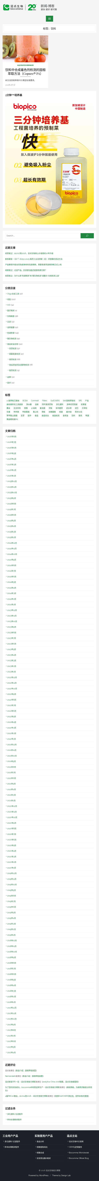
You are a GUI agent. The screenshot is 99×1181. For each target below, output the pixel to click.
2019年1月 (11, 935)
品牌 (9, 377)
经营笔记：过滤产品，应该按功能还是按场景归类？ (26, 270)
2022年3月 (11, 728)
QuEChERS (55, 401)
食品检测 (55, 416)
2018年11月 (11, 946)
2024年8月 (11, 565)
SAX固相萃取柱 (69, 401)
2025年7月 (11, 509)
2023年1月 (11, 672)
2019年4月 (11, 918)
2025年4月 (11, 526)
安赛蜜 (83, 404)
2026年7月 (11, 442)
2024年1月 (11, 605)
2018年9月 (11, 957)
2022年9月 (11, 694)
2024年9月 (11, 560)
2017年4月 (11, 1052)
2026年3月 (11, 465)
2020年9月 (11, 823)
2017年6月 (11, 1041)
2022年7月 (11, 705)
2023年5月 (11, 649)
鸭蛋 (87, 416)
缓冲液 (69, 412)
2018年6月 (11, 974)
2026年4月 (11, 459)
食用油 (65, 416)
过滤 (9, 322)
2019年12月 (12, 873)
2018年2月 (11, 996)
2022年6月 (11, 711)
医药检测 (12, 370)
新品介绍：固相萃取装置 (26, 1071)
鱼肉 (80, 416)
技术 (9, 383)
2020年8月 (11, 828)
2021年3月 (11, 795)
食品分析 (40, 1141)
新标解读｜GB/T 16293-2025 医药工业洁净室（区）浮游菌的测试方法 (33, 259)
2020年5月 (11, 845)
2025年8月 (11, 504)
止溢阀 (33, 408)
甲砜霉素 (26, 412)
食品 (36, 416)
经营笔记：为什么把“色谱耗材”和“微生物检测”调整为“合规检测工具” (32, 276)
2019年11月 (11, 879)
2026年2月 (11, 470)
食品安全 (45, 416)
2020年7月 (11, 834)
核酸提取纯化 (42, 1147)
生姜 (8, 412)
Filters (44, 401)
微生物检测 (11, 339)
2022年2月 (11, 733)
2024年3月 (11, 593)
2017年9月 (11, 1025)
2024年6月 (11, 577)
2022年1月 (11, 739)
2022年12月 (12, 677)
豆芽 (22, 416)
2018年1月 (11, 1002)
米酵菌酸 (52, 412)
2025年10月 (12, 493)
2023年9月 (11, 627)
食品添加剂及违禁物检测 (25, 65)
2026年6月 (11, 448)
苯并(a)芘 (78, 412)
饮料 (73, 416)
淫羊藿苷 (59, 408)
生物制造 (10, 316)
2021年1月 (11, 801)
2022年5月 (11, 717)
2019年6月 (11, 907)
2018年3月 (11, 991)
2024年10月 (12, 554)
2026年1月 (11, 476)
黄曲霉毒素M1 (12, 419)
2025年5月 (11, 521)
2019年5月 (11, 913)
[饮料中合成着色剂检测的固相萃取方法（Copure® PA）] (25, 48)
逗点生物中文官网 (76, 1141)
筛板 (43, 412)
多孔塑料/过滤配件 (15, 1114)
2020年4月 (11, 851)
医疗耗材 (10, 310)
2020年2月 (11, 862)
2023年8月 (11, 633)
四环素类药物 (47, 404)
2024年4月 (11, 588)
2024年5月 (11, 582)
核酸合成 (40, 1153)
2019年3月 (11, 924)
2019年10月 (12, 884)
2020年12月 (12, 806)
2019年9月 (11, 890)
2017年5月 (11, 1047)
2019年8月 (11, 896)
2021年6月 (11, 778)
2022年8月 (11, 700)
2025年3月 (11, 532)
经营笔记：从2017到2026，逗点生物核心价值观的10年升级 (29, 253)
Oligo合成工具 (13, 294)
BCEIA (25, 401)
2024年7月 (11, 571)
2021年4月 (11, 789)
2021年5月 (11, 784)
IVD (8, 305)
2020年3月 (11, 857)
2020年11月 (12, 812)
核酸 (26, 408)
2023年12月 (12, 610)
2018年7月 (11, 969)
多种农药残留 (72, 404)
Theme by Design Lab (61, 1175)
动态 (9, 299)
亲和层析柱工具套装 (15, 404)
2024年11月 (12, 549)
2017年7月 (11, 1036)
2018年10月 (12, 952)
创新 (37, 404)
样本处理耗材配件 (14, 1120)
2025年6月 (11, 515)
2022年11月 (12, 683)
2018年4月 (11, 985)
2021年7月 (11, 772)
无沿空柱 (17, 408)
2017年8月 (11, 1030)
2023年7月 (11, 638)
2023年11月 (12, 616)
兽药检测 (12, 359)
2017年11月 (11, 1013)
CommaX (35, 401)
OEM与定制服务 (75, 1147)
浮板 (50, 408)
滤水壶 (69, 408)
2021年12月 (12, 745)
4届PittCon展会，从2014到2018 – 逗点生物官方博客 (26, 1096)
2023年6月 (11, 644)
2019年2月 (11, 929)
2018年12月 (12, 940)
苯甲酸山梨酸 (12, 416)
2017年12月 (11, 1008)
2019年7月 (11, 901)
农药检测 (12, 348)
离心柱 (35, 412)
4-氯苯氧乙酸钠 (13, 401)
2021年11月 (11, 750)
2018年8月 (11, 963)
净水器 (29, 404)
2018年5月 (11, 980)
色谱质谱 (10, 333)
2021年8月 (11, 767)
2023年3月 (11, 661)
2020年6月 (11, 840)
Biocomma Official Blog (79, 1158)
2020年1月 (11, 868)
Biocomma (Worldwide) (79, 1153)
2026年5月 (11, 453)
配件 (29, 416)
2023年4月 (11, 655)
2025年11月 (11, 487)
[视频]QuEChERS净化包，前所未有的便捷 (71, 1096)
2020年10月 (12, 817)
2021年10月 (12, 756)
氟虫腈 (42, 408)
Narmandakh (10, 1076)
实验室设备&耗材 (44, 1158)
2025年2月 (11, 537)
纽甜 (61, 412)
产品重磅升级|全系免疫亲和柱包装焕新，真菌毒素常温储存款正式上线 (33, 265)
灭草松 (84, 408)
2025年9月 (11, 498)
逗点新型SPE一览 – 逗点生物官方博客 (20, 1082)
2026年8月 (11, 437)
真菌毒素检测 (14, 354)
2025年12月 (12, 481)
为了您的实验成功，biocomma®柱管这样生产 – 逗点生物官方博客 (32, 1087)
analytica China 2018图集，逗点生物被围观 (60, 1082)
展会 (8, 408)
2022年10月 (12, 689)
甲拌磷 (16, 412)
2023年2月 (11, 666)
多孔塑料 (59, 404)
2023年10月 (12, 621)
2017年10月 (12, 1019)
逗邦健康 (10, 327)
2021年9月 (11, 761)
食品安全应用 (12, 344)
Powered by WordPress (38, 1175)
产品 (87, 401)
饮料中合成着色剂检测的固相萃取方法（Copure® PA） (25, 72)
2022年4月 (11, 722)
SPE (80, 401)
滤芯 (77, 408)
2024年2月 (11, 599)
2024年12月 (12, 543)
